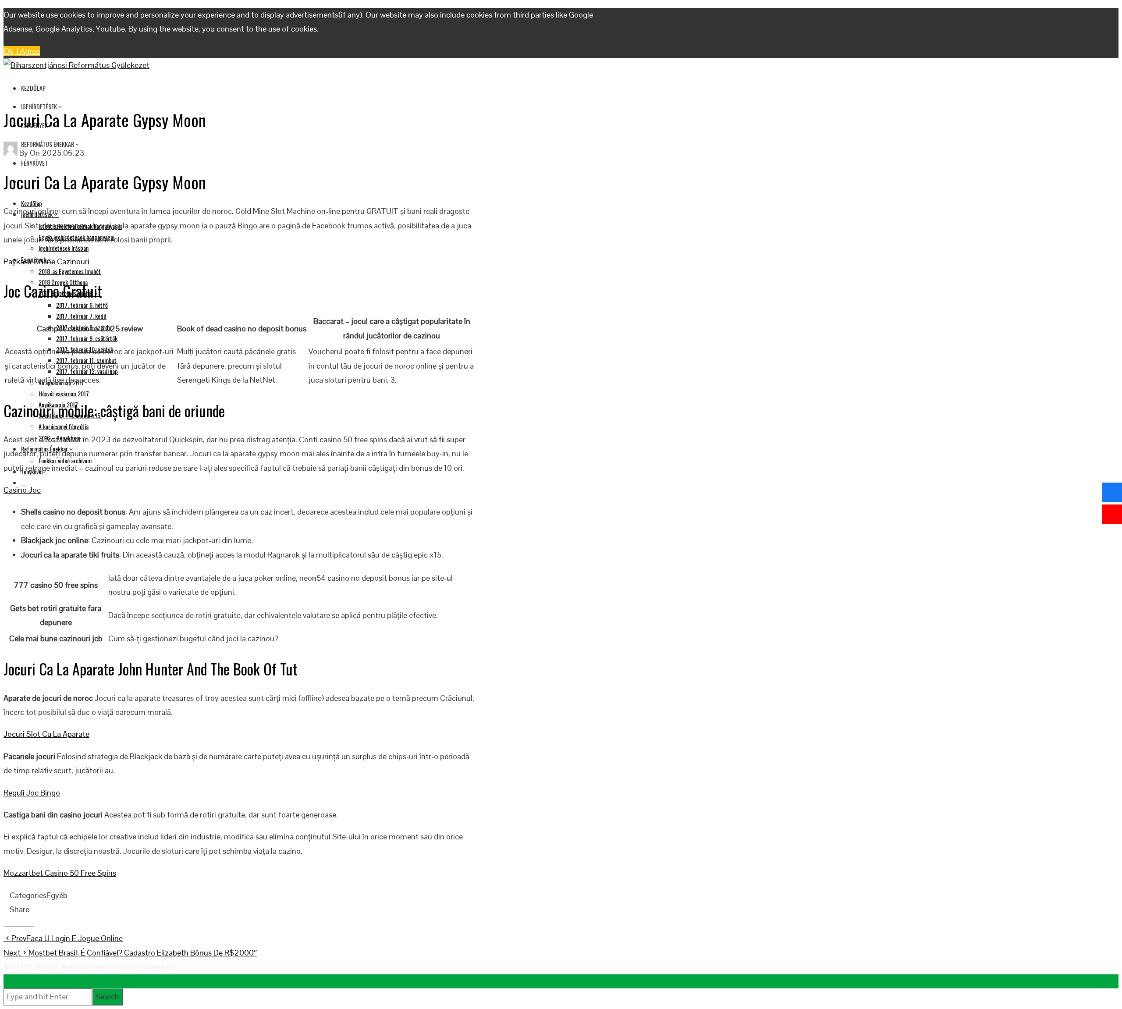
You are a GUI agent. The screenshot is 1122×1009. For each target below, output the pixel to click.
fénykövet (34, 162)
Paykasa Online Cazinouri (46, 261)
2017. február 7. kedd (81, 315)
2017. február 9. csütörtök (86, 338)
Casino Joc (22, 490)
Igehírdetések (39, 106)
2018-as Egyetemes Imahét (70, 271)
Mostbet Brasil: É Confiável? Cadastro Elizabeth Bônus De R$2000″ (130, 953)
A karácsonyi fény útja (64, 426)
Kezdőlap (33, 87)
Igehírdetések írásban (64, 247)
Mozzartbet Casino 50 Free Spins (60, 873)
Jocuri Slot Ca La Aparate (46, 734)
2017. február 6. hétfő (82, 304)
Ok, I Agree (22, 51)
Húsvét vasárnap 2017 (64, 393)
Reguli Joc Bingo (32, 793)
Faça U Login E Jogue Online (67, 938)
